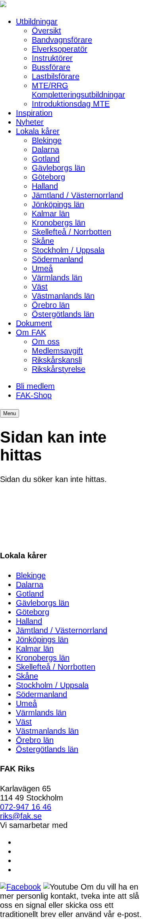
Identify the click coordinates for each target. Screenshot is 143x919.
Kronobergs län (58, 222)
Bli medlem (35, 386)
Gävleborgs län (58, 167)
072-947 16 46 (25, 806)
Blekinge (47, 140)
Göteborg (48, 177)
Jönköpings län (58, 204)
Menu (9, 413)
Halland (45, 186)
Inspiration (34, 113)
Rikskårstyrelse (58, 369)
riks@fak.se (21, 816)
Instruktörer (52, 58)
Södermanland (57, 259)
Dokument (34, 323)
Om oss (46, 341)
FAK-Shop (34, 395)
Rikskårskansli (57, 360)
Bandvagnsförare (62, 39)
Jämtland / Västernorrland (77, 195)
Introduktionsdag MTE (71, 103)
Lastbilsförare (55, 76)
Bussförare (51, 67)
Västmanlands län (63, 295)
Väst (40, 286)
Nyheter (30, 122)
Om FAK (31, 332)
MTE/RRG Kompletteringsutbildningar (78, 90)
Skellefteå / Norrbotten (71, 231)
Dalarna (45, 149)
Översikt (46, 30)
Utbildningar (37, 21)
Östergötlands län (63, 314)
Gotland (46, 158)
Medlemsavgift (57, 350)
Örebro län (51, 305)
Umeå (42, 268)
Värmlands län (57, 277)
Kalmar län (51, 213)
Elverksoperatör (59, 49)
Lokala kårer (38, 131)
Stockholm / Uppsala (68, 250)
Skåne (43, 241)
